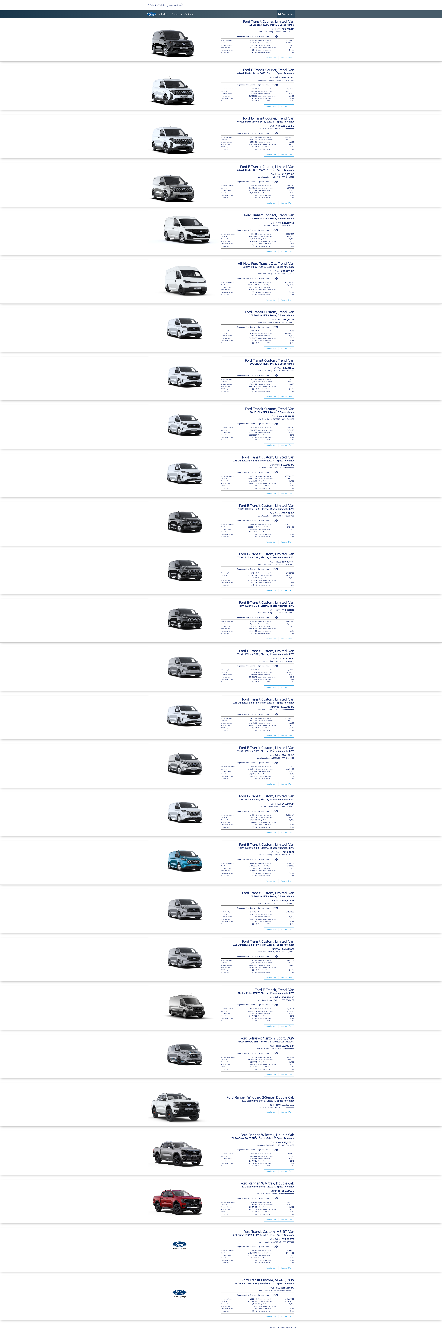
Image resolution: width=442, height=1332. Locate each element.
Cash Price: (224, 43)
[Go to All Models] (152, 14)
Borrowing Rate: (264, 50)
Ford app (188, 14)
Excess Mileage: (267, 47)
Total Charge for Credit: (227, 50)
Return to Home (288, 14)
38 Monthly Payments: (228, 1202)
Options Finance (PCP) (266, 36)
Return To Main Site (175, 5)
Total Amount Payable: (265, 40)
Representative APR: (264, 52)
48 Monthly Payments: (227, 40)
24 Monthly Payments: (227, 912)
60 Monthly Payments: (228, 234)
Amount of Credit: (226, 47)
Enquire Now (271, 58)
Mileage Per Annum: (264, 45)
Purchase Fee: (225, 52)
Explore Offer (286, 58)
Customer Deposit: (226, 45)
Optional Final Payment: (265, 43)
